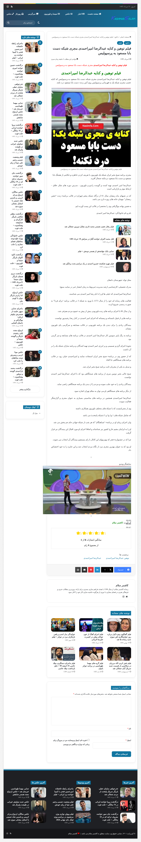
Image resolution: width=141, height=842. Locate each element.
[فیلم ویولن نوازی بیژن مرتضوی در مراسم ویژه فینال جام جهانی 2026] (83, 818)
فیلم (120, 43)
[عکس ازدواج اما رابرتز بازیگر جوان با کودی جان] (32, 296)
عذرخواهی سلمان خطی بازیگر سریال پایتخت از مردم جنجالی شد (17, 90)
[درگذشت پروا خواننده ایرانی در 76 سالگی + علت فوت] (32, 129)
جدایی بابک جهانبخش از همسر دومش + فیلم (96, 251)
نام (129, 729)
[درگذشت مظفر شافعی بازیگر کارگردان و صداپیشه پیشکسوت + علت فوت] (32, 217)
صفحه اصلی (124, 37)
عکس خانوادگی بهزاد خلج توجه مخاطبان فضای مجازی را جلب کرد (16, 241)
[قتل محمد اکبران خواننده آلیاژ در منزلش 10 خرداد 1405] (123, 242)
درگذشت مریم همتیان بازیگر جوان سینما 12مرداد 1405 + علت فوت (16, 279)
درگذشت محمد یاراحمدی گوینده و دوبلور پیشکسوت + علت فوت (16, 374)
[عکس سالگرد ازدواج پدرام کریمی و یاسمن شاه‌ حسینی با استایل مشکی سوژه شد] (32, 196)
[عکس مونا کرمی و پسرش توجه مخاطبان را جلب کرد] (32, 356)
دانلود (116, 37)
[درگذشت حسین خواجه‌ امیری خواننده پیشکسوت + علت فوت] (32, 69)
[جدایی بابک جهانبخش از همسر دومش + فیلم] (123, 255)
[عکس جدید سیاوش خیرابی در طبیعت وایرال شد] (32, 145)
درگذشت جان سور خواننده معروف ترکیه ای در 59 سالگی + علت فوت (16, 179)
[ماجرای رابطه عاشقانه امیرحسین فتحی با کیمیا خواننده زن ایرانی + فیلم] (32, 47)
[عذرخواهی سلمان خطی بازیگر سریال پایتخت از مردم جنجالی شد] (32, 88)
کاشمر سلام (122, 585)
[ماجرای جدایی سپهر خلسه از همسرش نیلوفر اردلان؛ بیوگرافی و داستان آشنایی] (32, 312)
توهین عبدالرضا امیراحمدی (117, 558)
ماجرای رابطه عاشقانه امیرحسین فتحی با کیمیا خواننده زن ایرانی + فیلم (64, 791)
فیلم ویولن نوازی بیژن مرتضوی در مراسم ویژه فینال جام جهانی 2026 (64, 817)
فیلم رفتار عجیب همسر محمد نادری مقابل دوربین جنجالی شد (89, 227)
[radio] (79, 533)
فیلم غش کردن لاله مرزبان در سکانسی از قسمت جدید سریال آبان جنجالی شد (120, 666)
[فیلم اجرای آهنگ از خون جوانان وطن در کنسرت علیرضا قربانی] (91, 625)
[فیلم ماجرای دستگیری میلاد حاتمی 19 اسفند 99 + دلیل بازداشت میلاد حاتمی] (63, 653)
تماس (9, 14)
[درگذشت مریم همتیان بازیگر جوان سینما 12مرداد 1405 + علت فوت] (32, 277)
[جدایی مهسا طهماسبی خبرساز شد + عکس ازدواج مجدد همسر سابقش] (32, 107)
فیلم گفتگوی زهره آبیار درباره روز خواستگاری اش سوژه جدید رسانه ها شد (119, 637)
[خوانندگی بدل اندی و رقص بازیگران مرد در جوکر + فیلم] (63, 625)
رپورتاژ (19, 14)
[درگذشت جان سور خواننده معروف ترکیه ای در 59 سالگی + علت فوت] (32, 177)
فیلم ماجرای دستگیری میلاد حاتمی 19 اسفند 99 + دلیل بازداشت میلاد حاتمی (64, 666)
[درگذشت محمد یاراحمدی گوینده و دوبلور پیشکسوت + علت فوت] (32, 372)
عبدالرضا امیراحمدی (92, 558)
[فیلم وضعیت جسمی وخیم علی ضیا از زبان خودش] (32, 161)
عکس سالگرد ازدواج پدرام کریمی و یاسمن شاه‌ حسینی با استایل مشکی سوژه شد (17, 817)
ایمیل (128, 740)
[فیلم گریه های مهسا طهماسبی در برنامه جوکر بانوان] (91, 653)
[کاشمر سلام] (123, 18)
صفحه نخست (93, 14)
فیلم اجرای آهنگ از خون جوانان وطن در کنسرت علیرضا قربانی (93, 637)
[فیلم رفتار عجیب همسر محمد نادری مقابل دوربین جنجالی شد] (123, 230)
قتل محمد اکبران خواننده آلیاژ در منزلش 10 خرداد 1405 (92, 239)
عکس (67, 14)
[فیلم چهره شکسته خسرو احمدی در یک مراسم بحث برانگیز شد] (123, 267)
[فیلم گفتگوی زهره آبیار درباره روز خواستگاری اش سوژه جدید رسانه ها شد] (119, 625)
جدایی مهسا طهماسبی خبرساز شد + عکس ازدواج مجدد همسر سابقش (18, 791)
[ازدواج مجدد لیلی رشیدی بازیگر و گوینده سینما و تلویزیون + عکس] (32, 334)
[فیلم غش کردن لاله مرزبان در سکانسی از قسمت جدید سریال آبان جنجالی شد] (119, 653)
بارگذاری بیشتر (25, 389)
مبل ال (35, 413)
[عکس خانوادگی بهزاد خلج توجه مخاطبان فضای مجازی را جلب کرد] (32, 239)
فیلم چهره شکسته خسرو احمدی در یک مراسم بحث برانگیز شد (88, 264)
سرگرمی (32, 14)
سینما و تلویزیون (51, 14)
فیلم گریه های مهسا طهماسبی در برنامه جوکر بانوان (93, 666)
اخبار (80, 14)
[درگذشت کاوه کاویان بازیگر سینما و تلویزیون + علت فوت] (32, 258)
